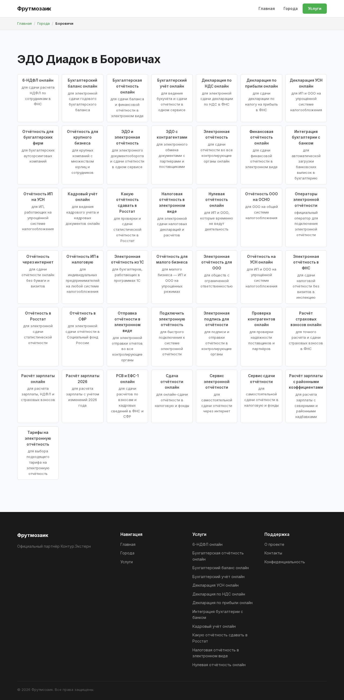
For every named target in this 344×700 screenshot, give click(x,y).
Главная (267, 8)
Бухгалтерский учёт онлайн (218, 576)
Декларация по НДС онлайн (218, 594)
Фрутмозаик (34, 8)
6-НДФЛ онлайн (207, 544)
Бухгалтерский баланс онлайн (220, 567)
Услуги (314, 8)
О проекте (274, 544)
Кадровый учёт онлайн (214, 626)
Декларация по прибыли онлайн (222, 602)
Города (291, 8)
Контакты (273, 553)
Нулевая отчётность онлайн (219, 664)
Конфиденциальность (284, 562)
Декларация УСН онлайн (215, 585)
